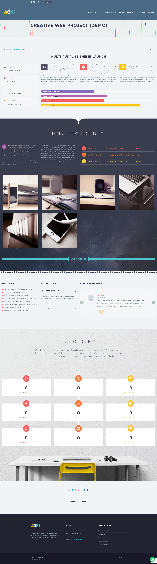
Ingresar (49, 2)
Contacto (141, 12)
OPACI (99, 537)
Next (84, 502)
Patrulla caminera (103, 541)
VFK (40, 559)
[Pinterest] (78, 490)
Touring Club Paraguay (104, 544)
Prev (73, 502)
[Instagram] (34, 2)
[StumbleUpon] (88, 490)
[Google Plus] (75, 490)
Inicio (90, 12)
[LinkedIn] (85, 490)
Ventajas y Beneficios (127, 12)
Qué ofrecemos (110, 12)
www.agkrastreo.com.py (75, 539)
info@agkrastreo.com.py (77, 537)
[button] (152, 559)
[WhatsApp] (39, 2)
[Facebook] (31, 2)
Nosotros (98, 12)
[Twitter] (72, 490)
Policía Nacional (102, 534)
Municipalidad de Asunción (105, 531)
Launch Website (78, 259)
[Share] (36, 2)
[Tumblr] (82, 490)
